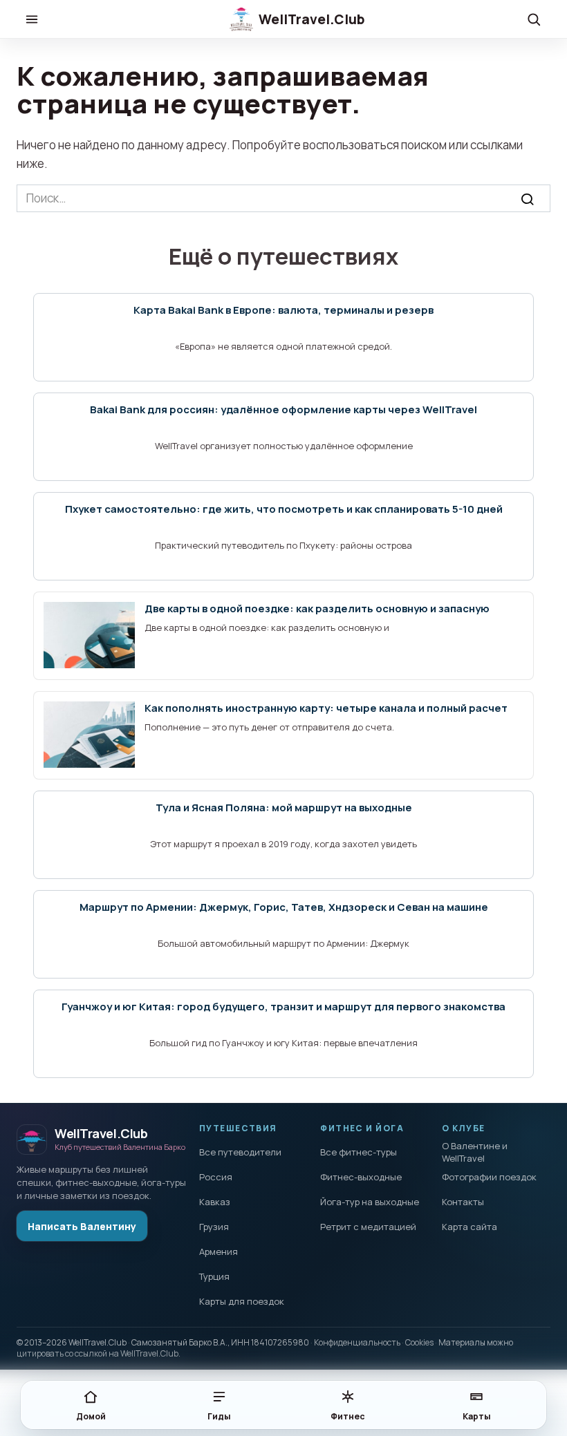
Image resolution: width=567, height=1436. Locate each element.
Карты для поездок (241, 1301)
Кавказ (214, 1202)
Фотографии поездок (489, 1177)
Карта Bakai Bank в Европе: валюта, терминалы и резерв (283, 310)
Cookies (419, 1342)
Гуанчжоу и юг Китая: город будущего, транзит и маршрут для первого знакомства (283, 1006)
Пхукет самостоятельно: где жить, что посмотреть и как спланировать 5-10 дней (284, 509)
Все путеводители (240, 1152)
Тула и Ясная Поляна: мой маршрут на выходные (284, 807)
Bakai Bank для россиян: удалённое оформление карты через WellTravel (283, 409)
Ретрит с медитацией (368, 1226)
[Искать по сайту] (534, 19)
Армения (218, 1251)
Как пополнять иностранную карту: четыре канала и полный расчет (326, 708)
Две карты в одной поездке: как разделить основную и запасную (317, 608)
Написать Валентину (82, 1226)
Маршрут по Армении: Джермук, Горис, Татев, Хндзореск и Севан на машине (284, 907)
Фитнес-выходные (361, 1177)
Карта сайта (469, 1226)
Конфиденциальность (357, 1342)
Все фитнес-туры (358, 1152)
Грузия (214, 1226)
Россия (215, 1177)
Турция (214, 1276)
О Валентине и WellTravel (475, 1152)
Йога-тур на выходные (369, 1202)
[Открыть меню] (32, 19)
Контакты (463, 1202)
